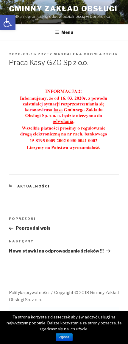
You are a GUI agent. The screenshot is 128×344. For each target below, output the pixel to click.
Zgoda (64, 337)
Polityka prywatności (29, 292)
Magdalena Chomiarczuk (86, 54)
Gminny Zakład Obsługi (63, 8)
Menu (67, 32)
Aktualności (33, 186)
